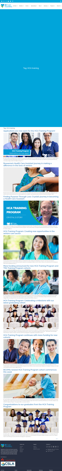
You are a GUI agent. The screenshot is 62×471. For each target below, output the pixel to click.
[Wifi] (13, 1)
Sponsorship (29, 470)
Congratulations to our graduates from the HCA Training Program (28, 405)
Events (27, 5)
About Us (58, 5)
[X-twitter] (6, 1)
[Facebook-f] (47, 447)
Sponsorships (33, 5)
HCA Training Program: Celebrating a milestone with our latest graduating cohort (28, 301)
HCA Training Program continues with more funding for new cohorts (30, 336)
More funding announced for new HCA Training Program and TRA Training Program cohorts (30, 267)
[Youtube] (8, 1)
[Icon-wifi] (58, 447)
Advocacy (45, 5)
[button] (61, 1)
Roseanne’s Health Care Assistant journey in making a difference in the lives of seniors (27, 164)
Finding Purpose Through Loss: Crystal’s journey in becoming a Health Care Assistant (30, 197)
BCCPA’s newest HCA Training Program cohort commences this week (30, 371)
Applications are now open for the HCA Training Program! (29, 131)
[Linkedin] (10, 1)
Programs (52, 5)
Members (21, 5)
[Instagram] (4, 1)
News (40, 5)
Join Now (14, 5)
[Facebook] (2, 1)
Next (57, 438)
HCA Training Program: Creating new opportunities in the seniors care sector (29, 232)
